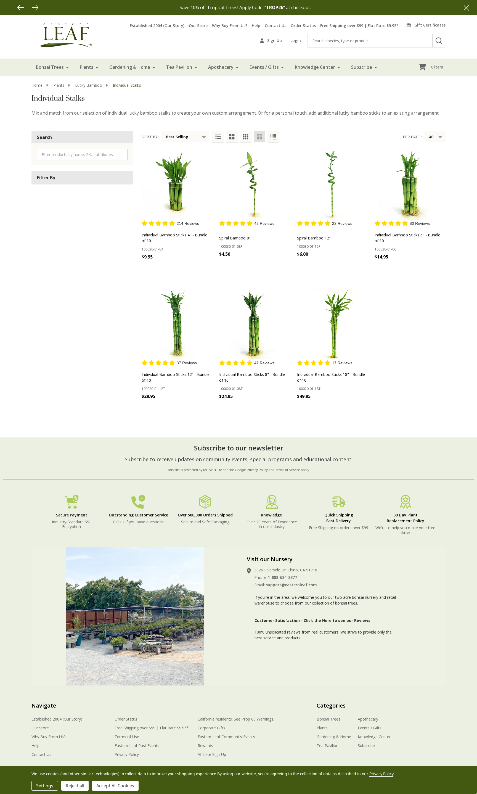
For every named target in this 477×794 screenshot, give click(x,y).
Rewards (205, 745)
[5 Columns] (273, 136)
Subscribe (361, 67)
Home (37, 85)
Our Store (198, 25)
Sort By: (150, 136)
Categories (331, 705)
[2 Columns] (231, 136)
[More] (67, 67)
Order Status (303, 25)
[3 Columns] (245, 136)
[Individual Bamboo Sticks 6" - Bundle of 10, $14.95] (410, 184)
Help (256, 25)
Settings (44, 786)
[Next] (35, 7)
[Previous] (20, 7)
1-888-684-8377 (282, 577)
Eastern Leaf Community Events (226, 736)
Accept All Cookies (115, 786)
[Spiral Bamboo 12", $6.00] (332, 184)
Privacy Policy (257, 470)
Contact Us (275, 25)
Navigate (43, 705)
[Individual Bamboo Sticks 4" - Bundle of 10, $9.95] (177, 184)
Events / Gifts (264, 67)
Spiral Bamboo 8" (235, 238)
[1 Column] (218, 136)
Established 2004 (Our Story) (157, 25)
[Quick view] (206, 269)
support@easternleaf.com (291, 584)
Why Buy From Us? (229, 25)
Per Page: (412, 136)
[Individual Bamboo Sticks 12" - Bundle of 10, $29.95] (177, 323)
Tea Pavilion (179, 67)
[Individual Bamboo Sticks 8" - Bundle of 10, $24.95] (254, 323)
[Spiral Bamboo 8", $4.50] (254, 184)
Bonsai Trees (50, 67)
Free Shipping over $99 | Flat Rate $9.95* (359, 25)
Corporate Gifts (211, 727)
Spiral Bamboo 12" (314, 238)
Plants (86, 67)
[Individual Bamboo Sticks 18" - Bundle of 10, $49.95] (332, 323)
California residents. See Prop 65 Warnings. (236, 719)
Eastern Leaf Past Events (137, 745)
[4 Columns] (259, 136)
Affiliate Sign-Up (212, 754)
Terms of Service (287, 470)
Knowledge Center (315, 67)
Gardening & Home (129, 67)
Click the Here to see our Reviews (337, 620)
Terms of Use (127, 736)
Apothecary (221, 67)
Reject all (75, 786)
